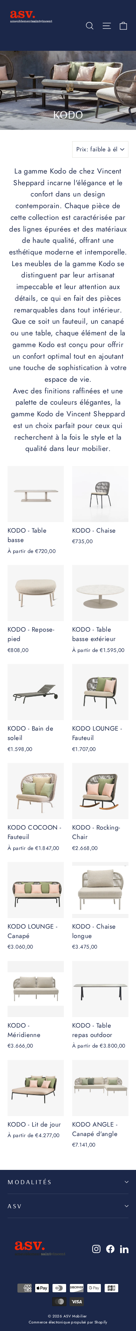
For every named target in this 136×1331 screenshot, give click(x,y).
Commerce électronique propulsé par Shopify (68, 1322)
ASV (15, 1206)
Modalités (30, 1181)
